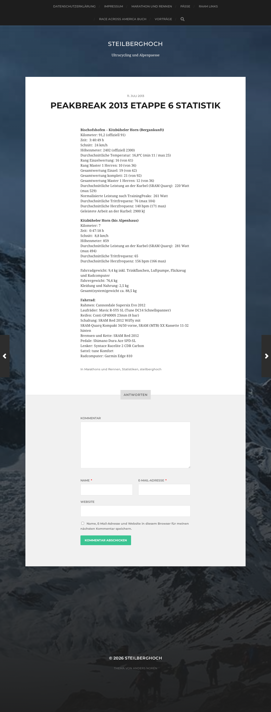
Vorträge (163, 19)
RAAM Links (208, 6)
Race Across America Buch (122, 19)
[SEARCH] (182, 19)
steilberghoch (135, 43)
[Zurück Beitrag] (5, 356)
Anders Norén (145, 668)
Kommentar (90, 418)
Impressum (113, 6)
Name (86, 480)
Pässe (185, 6)
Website (87, 502)
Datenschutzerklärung (74, 6)
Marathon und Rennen (151, 6)
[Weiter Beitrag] (266, 356)
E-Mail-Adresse (152, 480)
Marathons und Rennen (102, 369)
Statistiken (130, 369)
